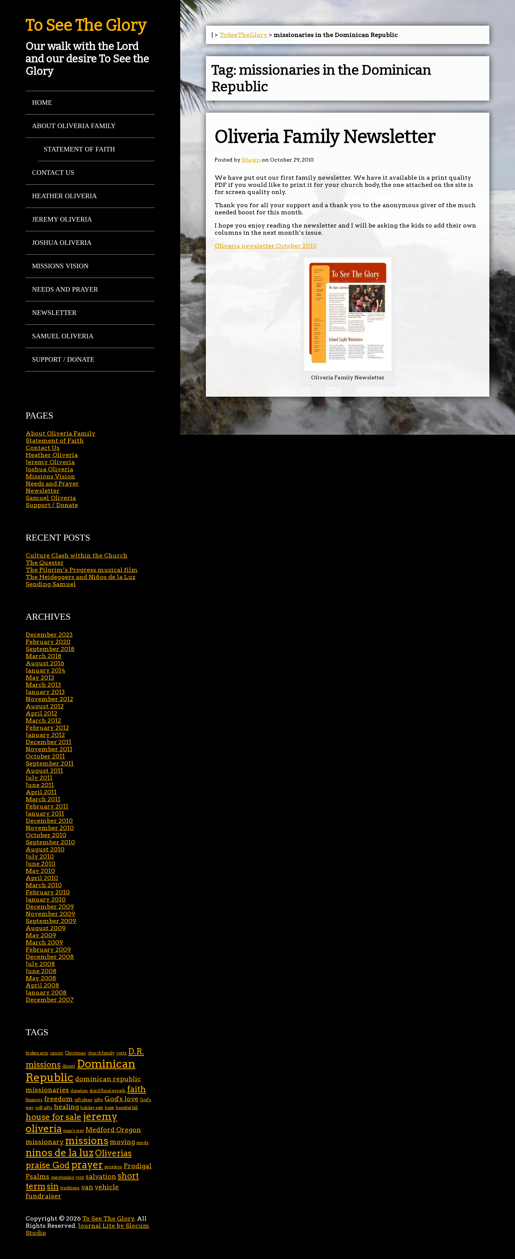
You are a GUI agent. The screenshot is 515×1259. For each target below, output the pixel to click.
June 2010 (40, 863)
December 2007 (50, 999)
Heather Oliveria (64, 196)
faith (136, 1089)
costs (121, 1053)
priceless (113, 1166)
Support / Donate (63, 359)
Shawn (251, 160)
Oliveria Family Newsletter (325, 137)
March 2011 (43, 799)
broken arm (37, 1053)
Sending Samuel (51, 584)
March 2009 (44, 942)
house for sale (53, 1117)
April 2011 (41, 792)
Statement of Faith (79, 149)
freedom (58, 1099)
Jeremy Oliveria (62, 219)
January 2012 (45, 734)
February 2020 (48, 641)
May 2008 (41, 978)
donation (79, 1090)
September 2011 (50, 763)
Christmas (75, 1053)
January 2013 (45, 691)
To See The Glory (86, 25)
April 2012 (41, 713)
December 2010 (49, 820)
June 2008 (41, 971)
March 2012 (43, 720)
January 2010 (46, 899)
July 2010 (40, 856)
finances (34, 1099)
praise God (48, 1165)
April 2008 (42, 985)
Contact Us (53, 172)
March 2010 (44, 885)
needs (142, 1142)
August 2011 (44, 770)
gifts (98, 1099)
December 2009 (50, 906)
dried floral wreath (107, 1090)
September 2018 (50, 648)
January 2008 (46, 992)
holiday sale (91, 1107)
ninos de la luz (59, 1152)
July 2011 (39, 777)
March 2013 (43, 684)
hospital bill (127, 1107)
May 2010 (40, 870)
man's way (73, 1130)
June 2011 (40, 784)
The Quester (45, 562)
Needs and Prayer (65, 289)
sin (53, 1186)
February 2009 (48, 949)
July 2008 (40, 963)
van (87, 1187)
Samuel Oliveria (62, 336)
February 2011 (47, 806)
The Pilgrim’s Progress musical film (82, 569)
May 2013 (40, 677)
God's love (121, 1099)
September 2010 (50, 842)
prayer (87, 1164)
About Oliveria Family (74, 126)
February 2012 (47, 727)
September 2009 (51, 920)
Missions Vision (60, 266)
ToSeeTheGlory (243, 34)
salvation (101, 1176)
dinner (68, 1066)
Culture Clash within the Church (76, 555)
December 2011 (48, 742)
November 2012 (49, 699)
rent (80, 1177)
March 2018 (43, 656)
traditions (70, 1188)
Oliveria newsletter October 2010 (266, 245)
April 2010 (42, 878)
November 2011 (49, 749)
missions (86, 1140)
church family (101, 1053)
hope (109, 1107)
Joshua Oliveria (62, 242)
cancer (56, 1053)
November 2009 (50, 913)
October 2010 (46, 835)
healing (66, 1107)
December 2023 (49, 634)
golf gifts (43, 1107)
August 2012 (45, 706)
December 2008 (50, 956)
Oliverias (113, 1153)
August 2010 (45, 849)
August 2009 (46, 928)
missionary (45, 1142)
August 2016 (45, 663)
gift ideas (83, 1099)
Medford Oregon (113, 1130)
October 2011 (45, 756)
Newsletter (54, 312)
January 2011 (45, 813)
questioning (62, 1177)
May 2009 (41, 935)
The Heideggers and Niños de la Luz (80, 577)
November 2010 (50, 827)
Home (42, 102)
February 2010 (48, 892)
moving (122, 1142)
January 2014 (45, 670)
